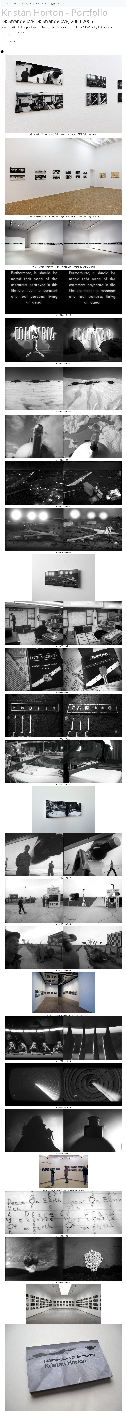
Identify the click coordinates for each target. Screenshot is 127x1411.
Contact (59, 3)
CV (29, 3)
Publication (40, 3)
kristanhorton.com (12, 3)
